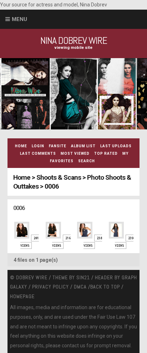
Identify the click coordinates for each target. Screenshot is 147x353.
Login (38, 146)
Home (21, 146)
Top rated (106, 153)
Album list (83, 146)
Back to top (105, 286)
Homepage (22, 296)
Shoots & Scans (58, 177)
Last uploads (116, 146)
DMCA (80, 286)
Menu (19, 19)
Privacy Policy (50, 286)
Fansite (57, 146)
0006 (52, 186)
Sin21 (83, 277)
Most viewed (75, 153)
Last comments (38, 153)
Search (86, 161)
